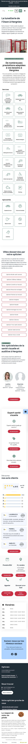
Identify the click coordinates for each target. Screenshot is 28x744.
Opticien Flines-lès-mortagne (14, 289)
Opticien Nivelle (14, 314)
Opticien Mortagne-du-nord (14, 309)
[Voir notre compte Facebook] (12, 654)
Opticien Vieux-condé (14, 335)
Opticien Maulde (14, 304)
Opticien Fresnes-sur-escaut (14, 294)
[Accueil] (3, 11)
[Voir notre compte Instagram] (16, 654)
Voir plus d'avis (14, 551)
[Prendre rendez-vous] (20, 10)
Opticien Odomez (14, 319)
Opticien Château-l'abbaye (14, 279)
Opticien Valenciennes (14, 330)
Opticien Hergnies (14, 299)
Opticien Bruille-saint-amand (14, 274)
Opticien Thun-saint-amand (14, 325)
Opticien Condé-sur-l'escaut (14, 284)
